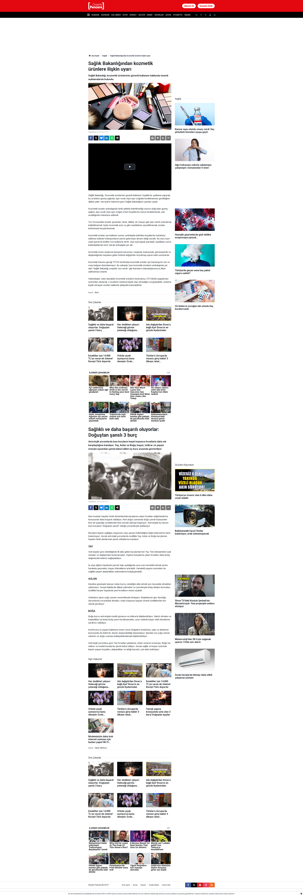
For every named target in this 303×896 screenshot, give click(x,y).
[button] (157, 138)
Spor (125, 15)
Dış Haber (116, 15)
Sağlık (104, 56)
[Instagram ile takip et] (206, 885)
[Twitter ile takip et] (205, 14)
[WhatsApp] (112, 138)
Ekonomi (105, 15)
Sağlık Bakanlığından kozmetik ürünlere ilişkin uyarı (130, 56)
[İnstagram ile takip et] (196, 14)
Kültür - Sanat (145, 15)
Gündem (95, 15)
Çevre (168, 15)
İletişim (143, 885)
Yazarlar (159, 15)
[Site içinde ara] (214, 14)
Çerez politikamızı (172, 894)
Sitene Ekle (166, 885)
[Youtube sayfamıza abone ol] (210, 14)
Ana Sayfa (95, 56)
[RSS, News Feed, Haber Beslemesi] (212, 885)
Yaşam (187, 15)
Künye (135, 885)
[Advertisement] (195, 75)
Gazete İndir (206, 6)
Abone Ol (189, 6)
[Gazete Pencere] (96, 6)
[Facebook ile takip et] (201, 14)
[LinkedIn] (106, 138)
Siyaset (133, 15)
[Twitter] (96, 138)
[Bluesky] (101, 138)
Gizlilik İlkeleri (154, 885)
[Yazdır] (152, 138)
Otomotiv (177, 15)
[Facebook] (90, 138)
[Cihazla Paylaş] (117, 138)
